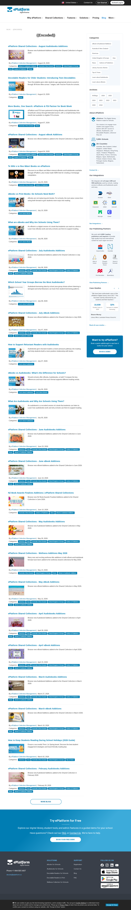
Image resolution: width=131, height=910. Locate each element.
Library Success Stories (99, 67)
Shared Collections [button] (54, 18)
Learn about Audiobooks (100, 77)
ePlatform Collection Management (23, 63)
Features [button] (71, 18)
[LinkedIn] (111, 865)
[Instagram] (107, 865)
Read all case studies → (97, 325)
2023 (100, 100)
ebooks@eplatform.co (14, 875)
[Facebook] (102, 865)
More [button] (111, 18)
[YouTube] (116, 865)
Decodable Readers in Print (56, 878)
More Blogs (46, 802)
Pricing (96, 18)
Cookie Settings (81, 903)
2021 (114, 100)
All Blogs (95, 95)
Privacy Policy (64, 905)
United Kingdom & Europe (100, 58)
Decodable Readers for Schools (57, 873)
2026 (103, 95)
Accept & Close (111, 905)
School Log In (117, 3)
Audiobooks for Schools (55, 869)
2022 (107, 100)
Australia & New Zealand (100, 48)
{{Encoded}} (17, 29)
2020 (93, 105)
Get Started (102, 3)
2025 (110, 95)
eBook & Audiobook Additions (101, 44)
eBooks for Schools (53, 864)
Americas (95, 53)
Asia (114, 58)
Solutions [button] (84, 18)
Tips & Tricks (96, 72)
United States (70, 3)
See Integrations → (96, 223)
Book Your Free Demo (65, 840)
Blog (104, 18)
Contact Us (88, 3)
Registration (78, 864)
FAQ (75, 878)
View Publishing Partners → (99, 282)
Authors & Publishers (106, 63)
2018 (100, 105)
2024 (93, 100)
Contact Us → (94, 170)
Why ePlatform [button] (34, 18)
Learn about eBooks (98, 82)
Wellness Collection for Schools (57, 882)
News (94, 63)
